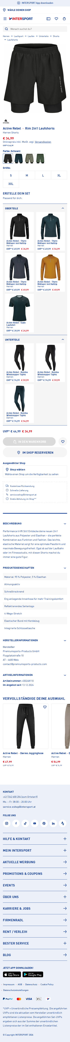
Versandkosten (43, 141)
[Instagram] (6, 823)
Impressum (9, 984)
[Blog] (35, 955)
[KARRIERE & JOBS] (35, 908)
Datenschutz (31, 984)
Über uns (11, 897)
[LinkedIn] (53, 823)
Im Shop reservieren (37, 452)
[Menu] (5, 19)
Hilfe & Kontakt (16, 839)
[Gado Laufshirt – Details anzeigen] (19, 313)
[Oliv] (29, 159)
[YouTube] (34, 823)
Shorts (56, 36)
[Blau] (19, 159)
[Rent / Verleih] (35, 931)
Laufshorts (12, 39)
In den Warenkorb (32, 441)
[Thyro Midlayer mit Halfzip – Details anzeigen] (19, 231)
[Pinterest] (44, 823)
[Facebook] (16, 823)
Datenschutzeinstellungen (16, 990)
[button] (35, 524)
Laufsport (18, 36)
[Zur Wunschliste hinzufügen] (63, 441)
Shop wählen (17, 469)
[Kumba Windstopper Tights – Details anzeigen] (19, 362)
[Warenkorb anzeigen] (64, 19)
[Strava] (62, 823)
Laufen (31, 36)
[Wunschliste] (56, 19)
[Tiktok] (25, 823)
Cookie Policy (47, 984)
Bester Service (16, 943)
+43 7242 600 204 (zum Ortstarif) (20, 796)
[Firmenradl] (35, 920)
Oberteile (11, 208)
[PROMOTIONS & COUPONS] (35, 873)
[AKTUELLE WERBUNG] (35, 862)
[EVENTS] (35, 885)
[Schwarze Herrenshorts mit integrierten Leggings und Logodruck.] (35, 78)
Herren (6, 36)
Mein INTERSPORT (17, 850)
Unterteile (43, 36)
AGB (20, 984)
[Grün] (40, 159)
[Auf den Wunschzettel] (44, 707)
